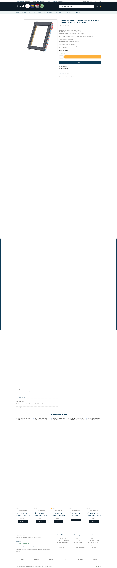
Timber (39, 12)
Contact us (61, 547)
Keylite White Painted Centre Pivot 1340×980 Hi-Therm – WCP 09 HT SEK (76, 513)
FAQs (91, 545)
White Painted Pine (68, 73)
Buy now (81, 62)
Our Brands (58, 12)
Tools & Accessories (48, 12)
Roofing (17, 12)
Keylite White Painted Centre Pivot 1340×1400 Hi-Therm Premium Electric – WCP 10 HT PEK (94, 514)
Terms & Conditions (94, 540)
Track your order (62, 538)
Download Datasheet (64, 50)
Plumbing (24, 12)
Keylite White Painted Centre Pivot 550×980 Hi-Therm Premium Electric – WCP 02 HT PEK (58, 514)
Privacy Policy (93, 547)
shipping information (63, 542)
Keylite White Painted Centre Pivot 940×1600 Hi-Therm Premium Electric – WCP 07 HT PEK (23, 514)
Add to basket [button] (28, 501)
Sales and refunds (94, 542)
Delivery (92, 538)
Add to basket (83, 57)
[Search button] (92, 6)
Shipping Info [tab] (21, 397)
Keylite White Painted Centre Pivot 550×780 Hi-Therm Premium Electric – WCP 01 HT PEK (41, 514)
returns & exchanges (64, 540)
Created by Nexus (48, 566)
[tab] (37, 397)
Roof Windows (32, 12)
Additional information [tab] (24, 408)
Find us (60, 545)
